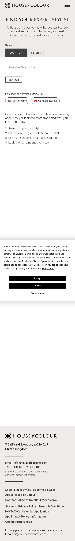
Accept (37, 278)
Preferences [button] (48, 268)
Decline (37, 286)
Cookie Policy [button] (40, 265)
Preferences (37, 293)
